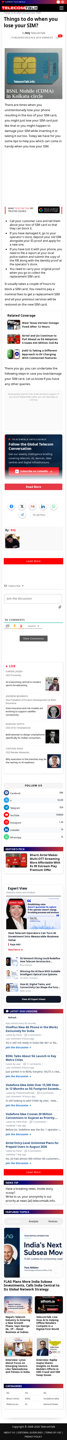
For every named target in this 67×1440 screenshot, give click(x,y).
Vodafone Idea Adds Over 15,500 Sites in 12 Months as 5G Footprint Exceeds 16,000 (32, 1087)
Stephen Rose (14, 748)
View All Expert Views (33, 999)
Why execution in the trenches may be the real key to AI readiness (26, 761)
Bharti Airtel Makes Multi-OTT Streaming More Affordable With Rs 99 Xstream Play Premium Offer (45, 862)
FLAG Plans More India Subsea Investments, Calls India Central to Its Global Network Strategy (31, 1285)
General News (50, 1404)
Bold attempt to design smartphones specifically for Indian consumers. (25, 736)
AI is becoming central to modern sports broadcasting (23, 683)
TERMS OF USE (53, 1432)
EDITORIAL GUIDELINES (30, 1432)
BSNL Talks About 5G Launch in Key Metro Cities (31, 1058)
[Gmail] (32, 506)
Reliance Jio (12, 1404)
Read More (33, 487)
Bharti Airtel (12, 1398)
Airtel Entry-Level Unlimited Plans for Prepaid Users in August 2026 (32, 1145)
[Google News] (39, 514)
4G (44, 1392)
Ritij (27, 33)
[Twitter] (22, 506)
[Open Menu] (61, 8)
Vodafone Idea (51, 1398)
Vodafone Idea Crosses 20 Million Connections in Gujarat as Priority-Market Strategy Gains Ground (30, 1116)
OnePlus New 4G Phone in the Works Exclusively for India (32, 1029)
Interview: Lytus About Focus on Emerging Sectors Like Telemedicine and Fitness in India (18, 1366)
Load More (33, 561)
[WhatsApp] (53, 506)
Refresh (12, 1017)
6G (7, 1392)
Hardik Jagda (14, 671)
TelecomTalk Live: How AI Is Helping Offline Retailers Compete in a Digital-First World (47, 1323)
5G (26, 1392)
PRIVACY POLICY (33, 1436)
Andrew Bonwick (17, 696)
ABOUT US (9, 1432)
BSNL (28, 1398)
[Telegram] (22, 514)
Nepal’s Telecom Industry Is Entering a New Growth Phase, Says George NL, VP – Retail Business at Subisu (18, 1324)
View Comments (33, 638)
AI (26, 1404)
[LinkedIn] (43, 506)
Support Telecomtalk (15, 2)
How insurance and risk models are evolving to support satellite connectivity (24, 711)
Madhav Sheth (15, 724)
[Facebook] (11, 506)
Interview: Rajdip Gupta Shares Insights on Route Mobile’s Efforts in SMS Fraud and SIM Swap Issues (48, 1367)
